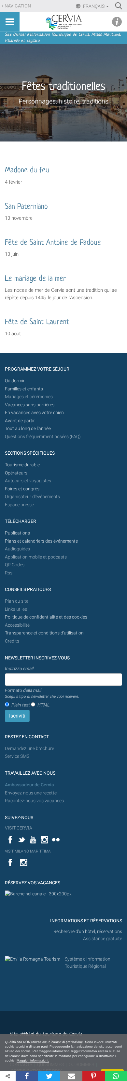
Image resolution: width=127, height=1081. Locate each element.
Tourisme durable (22, 465)
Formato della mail (42, 693)
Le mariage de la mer (35, 279)
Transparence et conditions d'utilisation (44, 633)
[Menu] (10, 21)
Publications (17, 533)
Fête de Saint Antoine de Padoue (53, 243)
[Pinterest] (93, 1076)
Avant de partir (20, 421)
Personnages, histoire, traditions (63, 101)
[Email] (71, 1076)
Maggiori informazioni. (33, 1060)
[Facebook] (27, 1076)
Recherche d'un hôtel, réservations (87, 931)
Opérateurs (16, 473)
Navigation (18, 6)
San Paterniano (26, 207)
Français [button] (94, 6)
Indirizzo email (19, 668)
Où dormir (15, 381)
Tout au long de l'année (28, 428)
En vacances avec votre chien (35, 412)
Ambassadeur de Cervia (29, 785)
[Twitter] (49, 1076)
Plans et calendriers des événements (41, 541)
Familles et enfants (24, 389)
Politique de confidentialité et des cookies (46, 617)
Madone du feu (27, 170)
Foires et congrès (22, 489)
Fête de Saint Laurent (37, 322)
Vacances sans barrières (29, 405)
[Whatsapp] (116, 1076)
